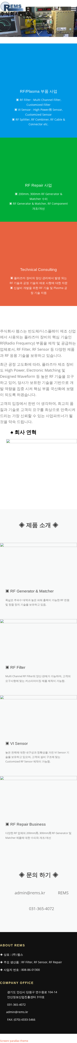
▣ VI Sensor (16, 743)
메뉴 (72, 8)
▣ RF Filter (15, 667)
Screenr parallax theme (14, 1041)
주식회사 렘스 (15, 13)
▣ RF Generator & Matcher (29, 591)
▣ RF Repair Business (25, 824)
